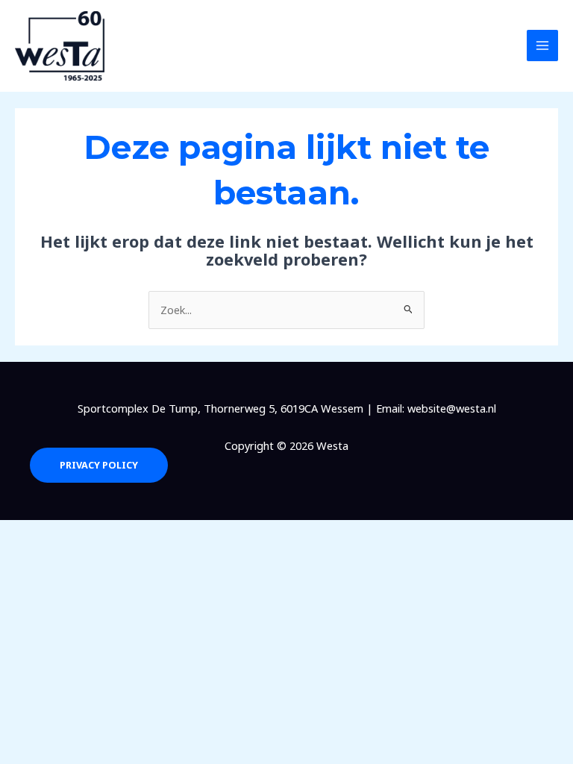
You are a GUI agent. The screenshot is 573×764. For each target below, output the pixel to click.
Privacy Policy (99, 465)
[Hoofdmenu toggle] (542, 45)
